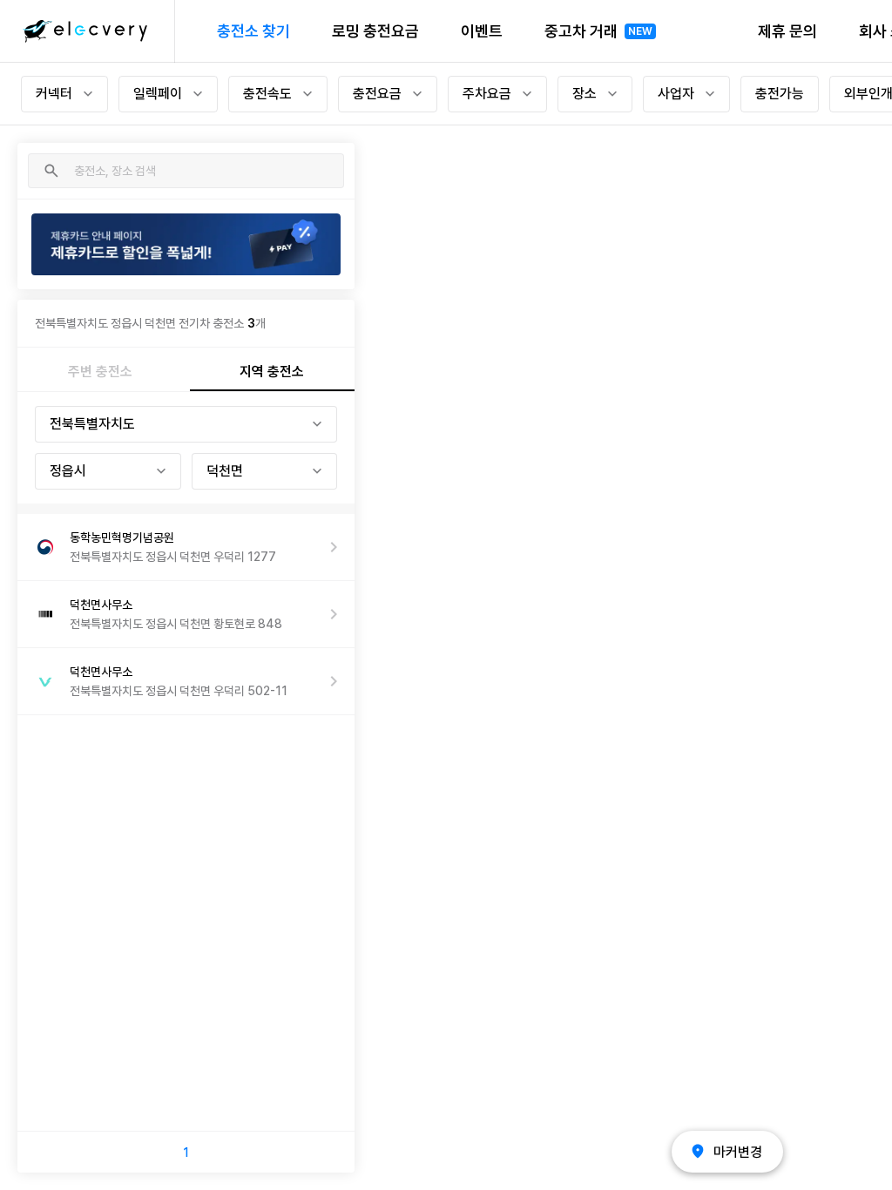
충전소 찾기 (253, 31)
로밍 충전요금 (375, 31)
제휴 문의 (787, 31)
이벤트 (482, 31)
